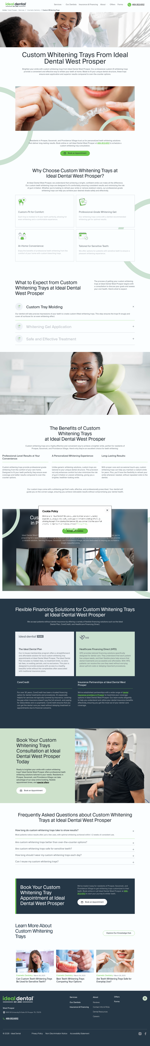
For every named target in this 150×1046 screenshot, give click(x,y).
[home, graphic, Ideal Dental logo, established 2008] (16, 5)
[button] (59, 4)
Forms (120, 5)
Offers (112, 5)
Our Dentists (71, 5)
